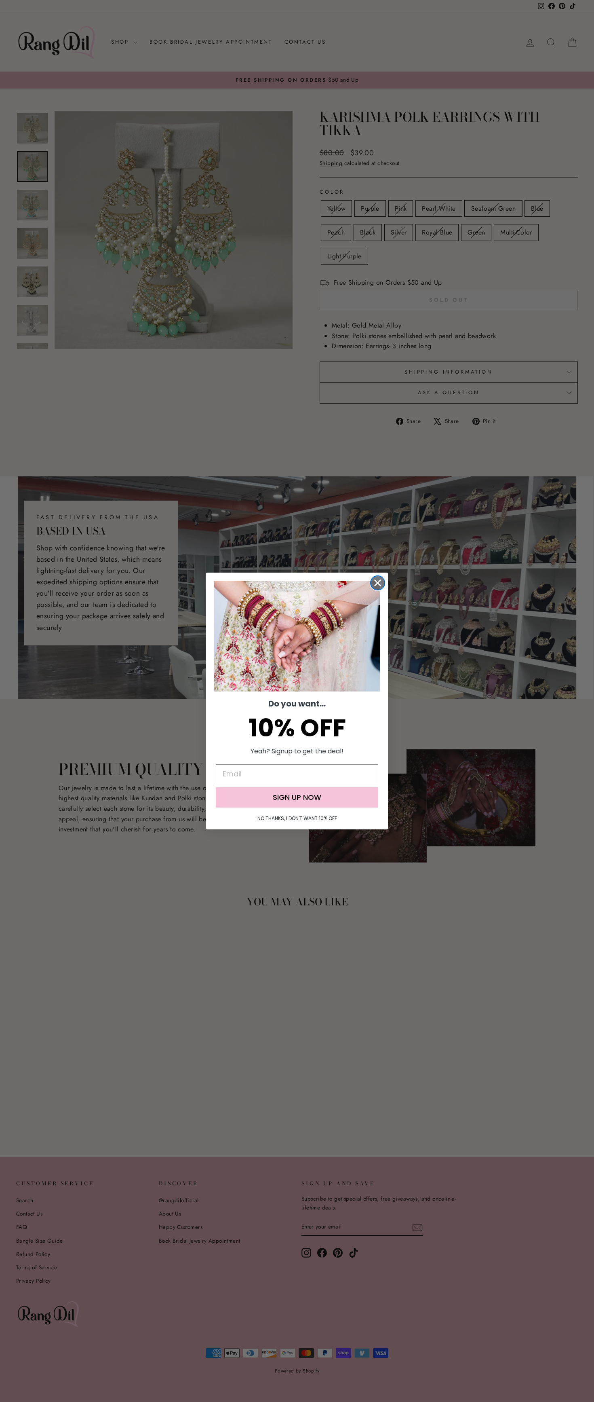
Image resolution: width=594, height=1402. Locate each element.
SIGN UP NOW (297, 797)
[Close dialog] (378, 583)
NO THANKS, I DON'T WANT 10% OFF (297, 818)
